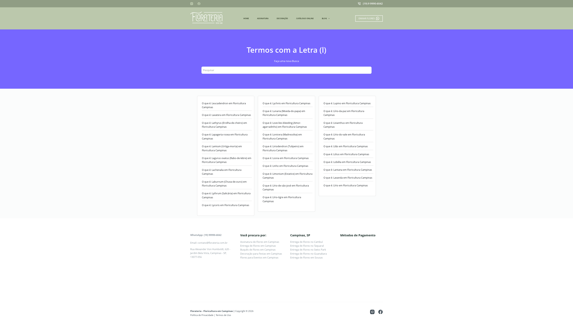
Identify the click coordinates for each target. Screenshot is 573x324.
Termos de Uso (223, 315)
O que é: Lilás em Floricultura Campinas (346, 146)
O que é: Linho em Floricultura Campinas (285, 166)
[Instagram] (191, 3)
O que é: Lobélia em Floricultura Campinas (347, 162)
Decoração (282, 18)
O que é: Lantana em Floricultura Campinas (348, 169)
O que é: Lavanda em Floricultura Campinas (348, 177)
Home (246, 18)
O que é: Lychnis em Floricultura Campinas (286, 103)
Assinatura (262, 18)
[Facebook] (199, 3)
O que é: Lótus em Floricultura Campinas (346, 154)
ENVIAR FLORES (367, 18)
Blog (324, 18)
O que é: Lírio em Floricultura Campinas (346, 185)
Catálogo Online (305, 18)
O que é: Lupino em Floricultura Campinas (347, 103)
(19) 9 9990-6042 (373, 3)
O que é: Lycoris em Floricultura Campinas (225, 205)
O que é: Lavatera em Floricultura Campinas (226, 115)
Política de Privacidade (201, 315)
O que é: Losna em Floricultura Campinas (286, 158)
